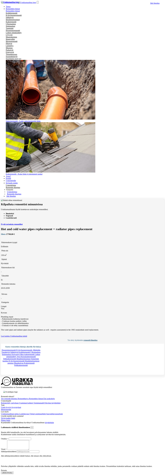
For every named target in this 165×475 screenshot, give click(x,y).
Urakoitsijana (11, 185)
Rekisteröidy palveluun (10, 403)
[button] (9, 190)
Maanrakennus (11, 37)
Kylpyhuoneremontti (14, 15)
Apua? (8, 176)
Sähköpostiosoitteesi (8, 451)
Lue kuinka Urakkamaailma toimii (14, 336)
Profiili (8, 178)
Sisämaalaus (10, 26)
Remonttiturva (23, 399)
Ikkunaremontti (11, 41)
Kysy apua (9, 374)
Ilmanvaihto (10, 39)
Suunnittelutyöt (11, 57)
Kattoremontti (11, 22)
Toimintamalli (38, 403)
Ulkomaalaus (11, 24)
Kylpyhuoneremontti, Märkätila (28, 350)
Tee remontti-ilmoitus (9, 399)
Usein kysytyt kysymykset (11, 407)
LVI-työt (9, 35)
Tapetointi (9, 28)
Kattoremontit (29, 363)
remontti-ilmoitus (90, 340)
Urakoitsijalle (11, 181)
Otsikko (4, 439)
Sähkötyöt (10, 17)
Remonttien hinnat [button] (13, 9)
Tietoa (8, 7)
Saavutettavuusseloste (54, 414)
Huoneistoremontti (13, 30)
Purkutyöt (9, 50)
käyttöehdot (49, 423)
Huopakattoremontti (28, 357)
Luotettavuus (24, 414)
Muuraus (9, 48)
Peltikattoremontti (21, 365)
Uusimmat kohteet (26, 403)
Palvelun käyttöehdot (52, 403)
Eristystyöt (10, 52)
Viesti (3, 449)
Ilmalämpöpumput (13, 20)
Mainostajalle (6, 409)
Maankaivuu (19, 363)
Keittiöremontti (11, 13)
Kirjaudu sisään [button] (12, 183)
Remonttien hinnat (13, 11)
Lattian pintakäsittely (14, 33)
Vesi (19, 357)
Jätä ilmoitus (155, 3)
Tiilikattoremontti (10, 359)
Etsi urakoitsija (49, 399)
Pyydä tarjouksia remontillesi (12, 224)
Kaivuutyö (16, 354)
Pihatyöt (9, 44)
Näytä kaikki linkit (8, 418)
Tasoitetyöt (5, 352)
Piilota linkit (5, 420)
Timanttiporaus (11, 54)
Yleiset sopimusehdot (37, 414)
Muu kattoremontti (27, 354)
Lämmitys (9, 46)
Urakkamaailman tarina (10, 414)
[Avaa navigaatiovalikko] (38, 2)
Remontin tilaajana (13, 187)
